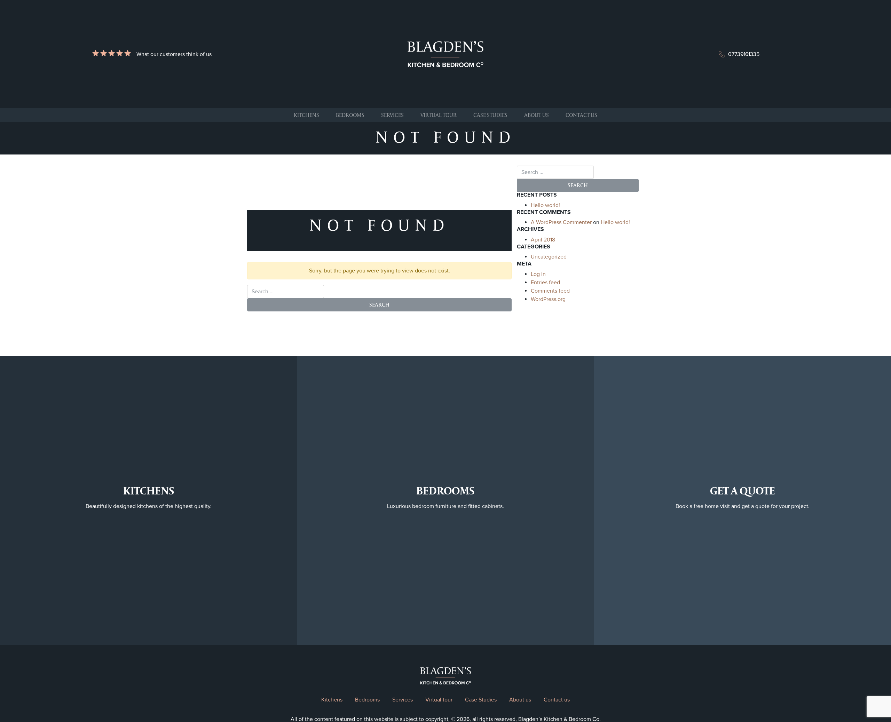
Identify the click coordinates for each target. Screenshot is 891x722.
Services (392, 115)
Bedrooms (350, 115)
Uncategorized (549, 256)
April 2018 (543, 239)
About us (536, 115)
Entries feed (545, 282)
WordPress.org (548, 299)
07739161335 (743, 54)
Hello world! (545, 205)
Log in (538, 274)
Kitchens (306, 115)
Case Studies (490, 115)
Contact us (581, 115)
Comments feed (550, 290)
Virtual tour (438, 115)
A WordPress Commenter (561, 222)
